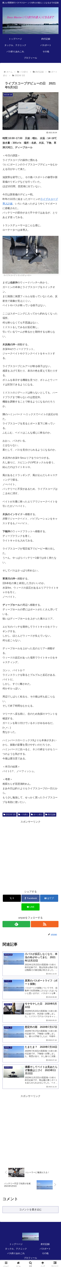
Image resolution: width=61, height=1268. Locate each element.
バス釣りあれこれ (16, 1253)
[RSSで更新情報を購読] (44, 924)
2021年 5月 (11, 814)
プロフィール (30, 1258)
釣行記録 (51, 814)
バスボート (45, 1248)
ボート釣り (38, 814)
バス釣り (24, 814)
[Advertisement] (30, 855)
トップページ (16, 1244)
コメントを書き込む (30, 1209)
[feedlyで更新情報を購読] (16, 924)
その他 (45, 1253)
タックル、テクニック (16, 1248)
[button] (55, 727)
